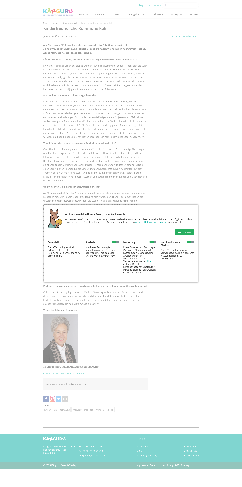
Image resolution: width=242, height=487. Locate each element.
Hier (149, 261)
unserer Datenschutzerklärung (151, 222)
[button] (184, 232)
